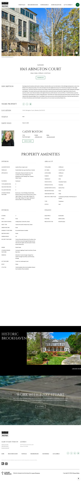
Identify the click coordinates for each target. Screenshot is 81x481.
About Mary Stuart (13, 453)
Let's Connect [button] (40, 406)
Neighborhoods (33, 4)
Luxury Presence (35, 473)
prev (6, 52)
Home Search (44, 4)
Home (3, 453)
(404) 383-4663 (5, 446)
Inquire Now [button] (40, 77)
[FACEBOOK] (68, 453)
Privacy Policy (76, 473)
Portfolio (22, 4)
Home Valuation (56, 4)
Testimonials (45, 453)
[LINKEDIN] (75, 453)
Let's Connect (56, 453)
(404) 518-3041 (5, 444)
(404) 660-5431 (38, 136)
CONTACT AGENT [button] (28, 141)
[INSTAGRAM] (71, 453)
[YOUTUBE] (78, 453)
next (9, 52)
